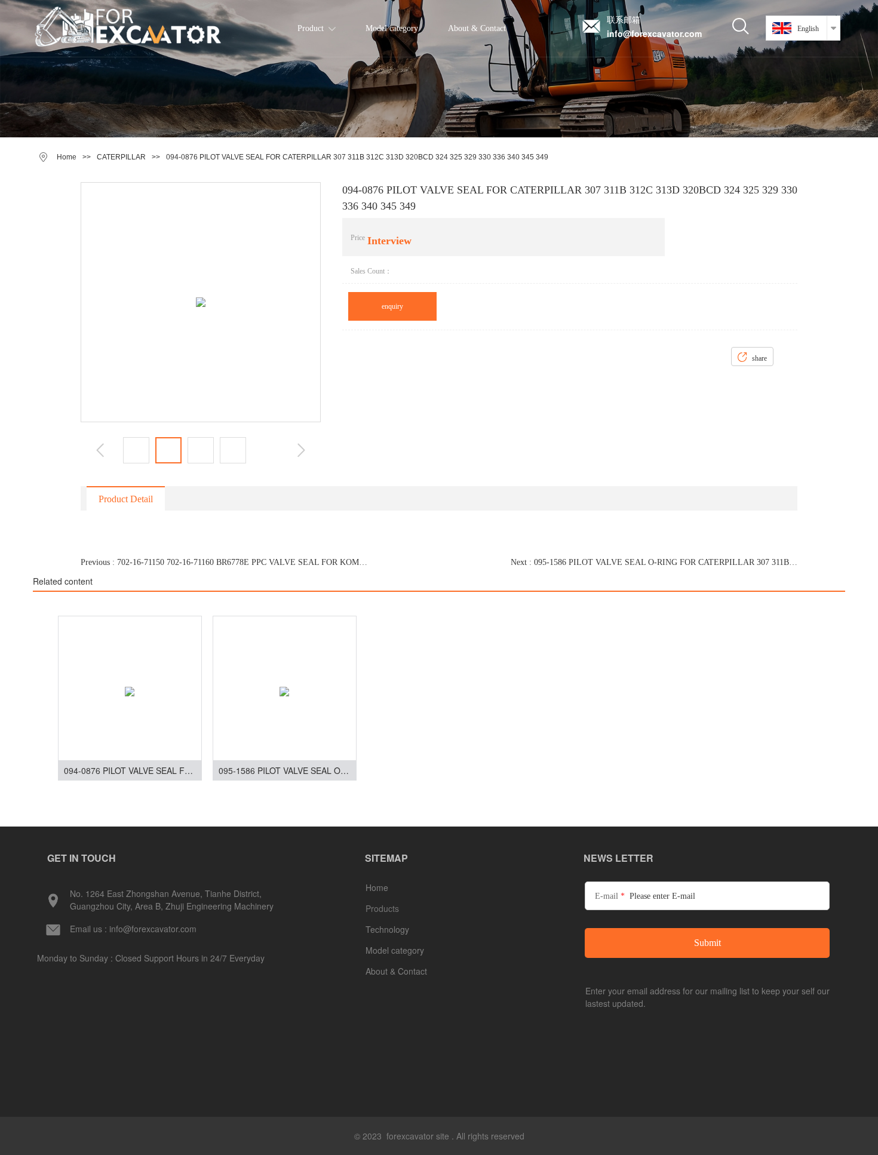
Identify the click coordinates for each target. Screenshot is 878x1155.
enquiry (392, 306)
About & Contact (477, 28)
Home (66, 157)
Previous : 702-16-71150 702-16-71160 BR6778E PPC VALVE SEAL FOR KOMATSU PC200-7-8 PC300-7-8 (224, 562)
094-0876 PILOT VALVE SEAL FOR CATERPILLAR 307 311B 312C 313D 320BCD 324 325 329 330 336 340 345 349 (133, 770)
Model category (392, 28)
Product (310, 28)
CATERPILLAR (121, 157)
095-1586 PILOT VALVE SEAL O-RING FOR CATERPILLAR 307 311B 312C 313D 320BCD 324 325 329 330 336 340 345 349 (288, 770)
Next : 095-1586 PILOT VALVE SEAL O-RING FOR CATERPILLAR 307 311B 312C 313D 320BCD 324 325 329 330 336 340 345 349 (654, 562)
